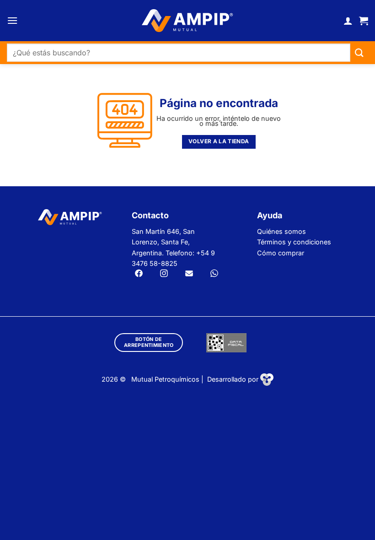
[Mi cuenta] (348, 21)
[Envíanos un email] (189, 274)
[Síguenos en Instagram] (164, 274)
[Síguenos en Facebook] (139, 274)
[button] (12, 20)
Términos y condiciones (294, 242)
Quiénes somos (281, 231)
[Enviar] (359, 53)
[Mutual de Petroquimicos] (187, 20)
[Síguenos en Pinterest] (214, 274)
